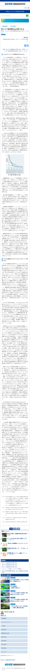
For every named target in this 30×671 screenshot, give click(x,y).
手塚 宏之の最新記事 (6, 575)
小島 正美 (11, 554)
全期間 (18, 528)
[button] (25, 8)
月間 (15, 528)
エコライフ (3, 651)
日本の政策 (3, 644)
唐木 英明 (25, 543)
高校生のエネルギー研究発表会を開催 (15, 11)
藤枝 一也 (11, 539)
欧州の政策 (3, 637)
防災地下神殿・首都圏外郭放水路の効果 (17, 533)
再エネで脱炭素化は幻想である (9, 562)
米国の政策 (3, 640)
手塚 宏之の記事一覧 (9, 611)
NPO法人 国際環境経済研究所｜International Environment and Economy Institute (14, 4)
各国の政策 (4, 26)
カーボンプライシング (6, 622)
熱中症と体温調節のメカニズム (15, 543)
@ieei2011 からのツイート (7, 655)
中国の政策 (3, 648)
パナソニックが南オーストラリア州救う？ (12, 569)
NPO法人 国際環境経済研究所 (8, 660)
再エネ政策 (13, 26)
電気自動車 (3, 618)
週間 (11, 528)
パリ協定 (3, 625)
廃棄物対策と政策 (5, 633)
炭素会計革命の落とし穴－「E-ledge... (16, 548)
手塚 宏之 (26, 37)
